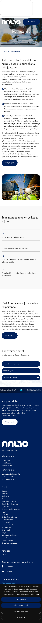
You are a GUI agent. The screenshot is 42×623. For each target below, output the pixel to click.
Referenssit (6, 530)
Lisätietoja (21, 617)
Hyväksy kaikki (21, 599)
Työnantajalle (6, 527)
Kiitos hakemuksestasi (9, 543)
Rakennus (5, 499)
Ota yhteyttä (9, 163)
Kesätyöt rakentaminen (10, 517)
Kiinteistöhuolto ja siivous (11, 509)
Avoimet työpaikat (8, 525)
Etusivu (4, 491)
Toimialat (5, 493)
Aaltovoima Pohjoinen (9, 535)
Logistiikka (5, 506)
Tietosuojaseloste (8, 540)
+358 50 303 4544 (8, 470)
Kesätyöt (5, 514)
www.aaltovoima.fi (8, 465)
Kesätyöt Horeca (7, 519)
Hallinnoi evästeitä (21, 611)
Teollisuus (5, 496)
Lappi (4, 512)
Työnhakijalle (6, 522)
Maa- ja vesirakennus (9, 501)
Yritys (4, 532)
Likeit (3, 554)
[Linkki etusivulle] (11, 22)
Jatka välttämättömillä (21, 605)
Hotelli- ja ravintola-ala (10, 504)
